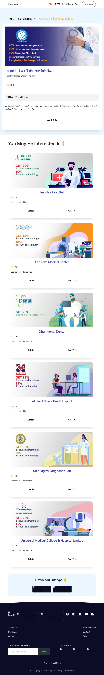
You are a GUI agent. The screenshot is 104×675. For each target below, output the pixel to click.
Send (44, 651)
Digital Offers (24, 18)
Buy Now (88, 4)
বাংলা (57, 4)
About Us (12, 627)
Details (31, 210)
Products (12, 632)
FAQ (85, 636)
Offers (11, 636)
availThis (72, 210)
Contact (86, 632)
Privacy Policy (89, 627)
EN (50, 4)
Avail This (52, 120)
